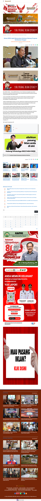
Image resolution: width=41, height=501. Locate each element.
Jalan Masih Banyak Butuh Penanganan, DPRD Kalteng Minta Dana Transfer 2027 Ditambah (7, 179)
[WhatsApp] (20, 493)
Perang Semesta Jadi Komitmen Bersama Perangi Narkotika (16, 179)
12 (35, 220)
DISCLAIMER (34, 490)
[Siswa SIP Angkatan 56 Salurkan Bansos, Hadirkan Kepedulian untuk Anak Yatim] (25, 166)
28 (10, 226)
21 (10, 224)
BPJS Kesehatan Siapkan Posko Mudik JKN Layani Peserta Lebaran (29, 433)
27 (5, 226)
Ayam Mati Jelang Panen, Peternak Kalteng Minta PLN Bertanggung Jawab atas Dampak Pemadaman (21, 195)
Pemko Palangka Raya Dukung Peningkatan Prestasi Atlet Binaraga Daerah (29, 419)
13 (5, 222)
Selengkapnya (34, 393)
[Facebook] (15, 493)
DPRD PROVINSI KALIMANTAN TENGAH (18, 41)
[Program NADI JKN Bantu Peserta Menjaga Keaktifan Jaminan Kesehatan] (11, 399)
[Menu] (3, 1)
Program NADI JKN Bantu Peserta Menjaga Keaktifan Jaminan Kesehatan (20, 203)
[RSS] (26, 493)
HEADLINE (28, 41)
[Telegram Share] (35, 45)
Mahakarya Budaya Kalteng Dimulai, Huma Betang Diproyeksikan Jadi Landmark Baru (22, 207)
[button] (4, 248)
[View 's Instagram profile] (13, 130)
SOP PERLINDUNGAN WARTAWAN (10, 490)
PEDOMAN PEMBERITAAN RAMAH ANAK (25, 489)
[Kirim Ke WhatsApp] (37, 45)
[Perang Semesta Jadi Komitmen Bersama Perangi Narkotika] (16, 175)
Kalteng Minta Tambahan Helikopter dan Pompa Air (15, 170)
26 (35, 224)
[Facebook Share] (29, 45)
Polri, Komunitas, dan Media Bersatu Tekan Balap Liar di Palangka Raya (29, 406)
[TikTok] (22, 493)
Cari (36, 211)
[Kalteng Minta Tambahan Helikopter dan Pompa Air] (16, 166)
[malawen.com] (8, 1)
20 (5, 224)
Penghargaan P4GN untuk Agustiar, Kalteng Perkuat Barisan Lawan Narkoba (33, 170)
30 (20, 226)
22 (15, 224)
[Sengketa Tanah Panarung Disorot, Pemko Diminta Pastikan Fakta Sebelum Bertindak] (29, 459)
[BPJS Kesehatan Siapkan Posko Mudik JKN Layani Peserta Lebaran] (29, 426)
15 (15, 222)
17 (25, 222)
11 (30, 220)
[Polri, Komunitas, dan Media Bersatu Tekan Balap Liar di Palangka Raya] (29, 399)
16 (20, 222)
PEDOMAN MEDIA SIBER (12, 489)
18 (30, 222)
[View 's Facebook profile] (13, 127)
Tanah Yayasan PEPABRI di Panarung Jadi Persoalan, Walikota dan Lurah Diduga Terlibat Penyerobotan (25, 179)
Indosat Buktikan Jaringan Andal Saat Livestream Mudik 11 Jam (10, 433)
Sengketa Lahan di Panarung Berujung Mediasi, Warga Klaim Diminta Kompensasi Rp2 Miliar (22, 192)
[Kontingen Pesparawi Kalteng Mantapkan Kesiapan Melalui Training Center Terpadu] (11, 413)
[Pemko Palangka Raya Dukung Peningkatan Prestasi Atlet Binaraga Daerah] (29, 413)
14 (10, 222)
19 (35, 222)
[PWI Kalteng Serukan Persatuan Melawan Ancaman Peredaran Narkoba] (34, 175)
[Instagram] (17, 493)
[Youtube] (19, 493)
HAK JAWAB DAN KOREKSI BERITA (24, 490)
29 (15, 226)
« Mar (12, 228)
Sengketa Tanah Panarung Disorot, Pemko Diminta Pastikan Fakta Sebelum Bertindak (29, 465)
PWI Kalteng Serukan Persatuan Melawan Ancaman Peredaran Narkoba (33, 179)
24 (25, 224)
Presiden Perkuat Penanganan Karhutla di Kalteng (6, 170)
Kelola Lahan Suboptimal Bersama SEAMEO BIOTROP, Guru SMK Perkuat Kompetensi (22, 200)
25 (30, 224)
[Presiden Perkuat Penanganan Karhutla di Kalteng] (7, 166)
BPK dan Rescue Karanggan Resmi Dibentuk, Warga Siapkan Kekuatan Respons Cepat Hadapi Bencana (11, 479)
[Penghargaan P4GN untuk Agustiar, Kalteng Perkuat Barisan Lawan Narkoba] (34, 166)
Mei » (37, 228)
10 (25, 220)
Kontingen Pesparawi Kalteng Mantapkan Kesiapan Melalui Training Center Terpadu (11, 419)
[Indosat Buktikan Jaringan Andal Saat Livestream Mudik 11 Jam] (11, 426)
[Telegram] (24, 493)
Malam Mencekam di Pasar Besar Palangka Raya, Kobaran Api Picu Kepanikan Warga (21, 189)
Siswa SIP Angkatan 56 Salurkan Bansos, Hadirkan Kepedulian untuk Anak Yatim (25, 170)
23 (20, 224)
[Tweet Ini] (31, 45)
